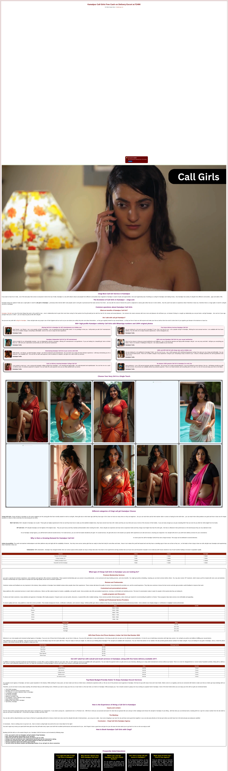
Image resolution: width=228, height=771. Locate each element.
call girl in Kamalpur (21, 320)
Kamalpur (130, 161)
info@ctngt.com (119, 7)
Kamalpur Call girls (7, 313)
